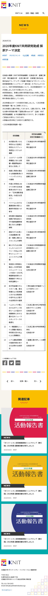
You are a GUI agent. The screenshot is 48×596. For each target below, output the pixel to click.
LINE (17, 362)
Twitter (11, 362)
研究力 (41, 55)
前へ (12, 381)
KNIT (5, 55)
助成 (33, 55)
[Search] (43, 13)
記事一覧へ (24, 381)
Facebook (4, 362)
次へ (35, 381)
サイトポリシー (7, 590)
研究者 (5, 59)
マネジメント (15, 55)
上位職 (26, 55)
